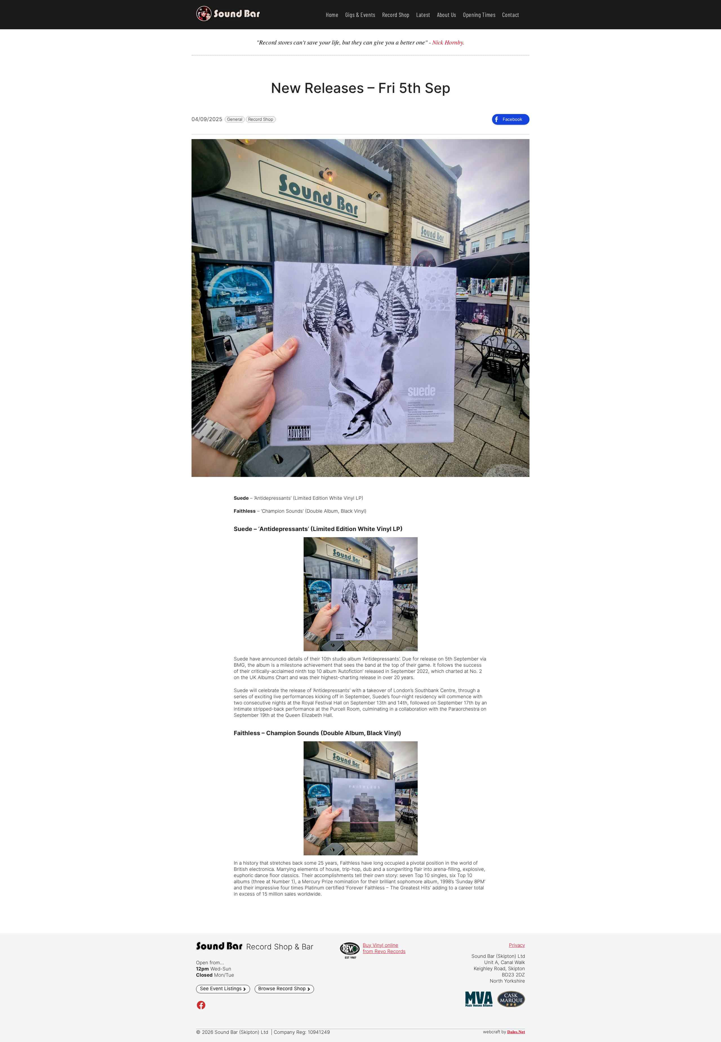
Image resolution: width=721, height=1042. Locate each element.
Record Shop (396, 14)
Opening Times (479, 14)
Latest (423, 14)
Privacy (517, 945)
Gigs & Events (360, 14)
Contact (510, 14)
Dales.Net (516, 1032)
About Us (446, 14)
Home (332, 14)
